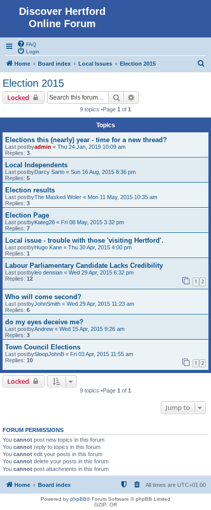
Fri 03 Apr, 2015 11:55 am (101, 354)
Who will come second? (43, 297)
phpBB (78, 499)
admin (42, 147)
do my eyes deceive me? (44, 322)
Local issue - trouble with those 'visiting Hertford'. (84, 240)
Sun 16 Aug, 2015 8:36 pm (103, 172)
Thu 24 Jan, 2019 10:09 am (91, 147)
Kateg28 (44, 222)
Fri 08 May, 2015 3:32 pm (92, 222)
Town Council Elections (42, 347)
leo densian (48, 272)
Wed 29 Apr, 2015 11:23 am (100, 304)
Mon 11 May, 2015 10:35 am (122, 197)
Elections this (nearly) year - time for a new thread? (86, 140)
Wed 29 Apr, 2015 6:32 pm (101, 272)
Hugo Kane (48, 247)
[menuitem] (26, 43)
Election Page (27, 215)
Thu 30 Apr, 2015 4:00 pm (100, 247)
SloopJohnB (49, 354)
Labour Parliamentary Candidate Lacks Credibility (84, 265)
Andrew (43, 329)
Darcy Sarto (49, 172)
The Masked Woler (57, 197)
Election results (30, 190)
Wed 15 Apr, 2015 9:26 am (91, 329)
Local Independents (36, 165)
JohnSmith (47, 304)
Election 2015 (33, 83)
